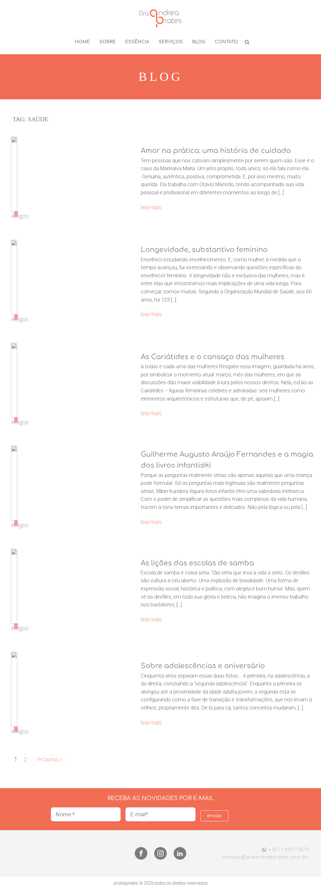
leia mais (151, 207)
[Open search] (247, 42)
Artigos (20, 216)
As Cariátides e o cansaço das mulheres (212, 357)
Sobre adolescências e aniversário (203, 666)
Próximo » (49, 759)
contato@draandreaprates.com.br (265, 857)
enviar (214, 816)
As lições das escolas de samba (197, 563)
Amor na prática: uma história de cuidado (216, 150)
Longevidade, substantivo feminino (204, 250)
